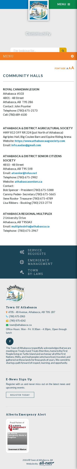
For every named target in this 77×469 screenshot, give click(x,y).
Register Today (20, 395)
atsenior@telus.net (24, 173)
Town (35, 272)
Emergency (40, 262)
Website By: (32, 463)
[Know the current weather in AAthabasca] (13, 2)
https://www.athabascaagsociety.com (40, 140)
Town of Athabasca (38, 10)
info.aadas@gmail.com (26, 145)
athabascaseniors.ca (28, 181)
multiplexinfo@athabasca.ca (30, 226)
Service (37, 252)
